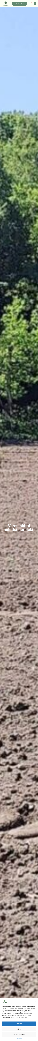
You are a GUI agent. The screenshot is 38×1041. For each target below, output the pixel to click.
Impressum (19, 1038)
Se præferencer (19, 1034)
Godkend (19, 1024)
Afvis (19, 1029)
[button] (35, 1001)
